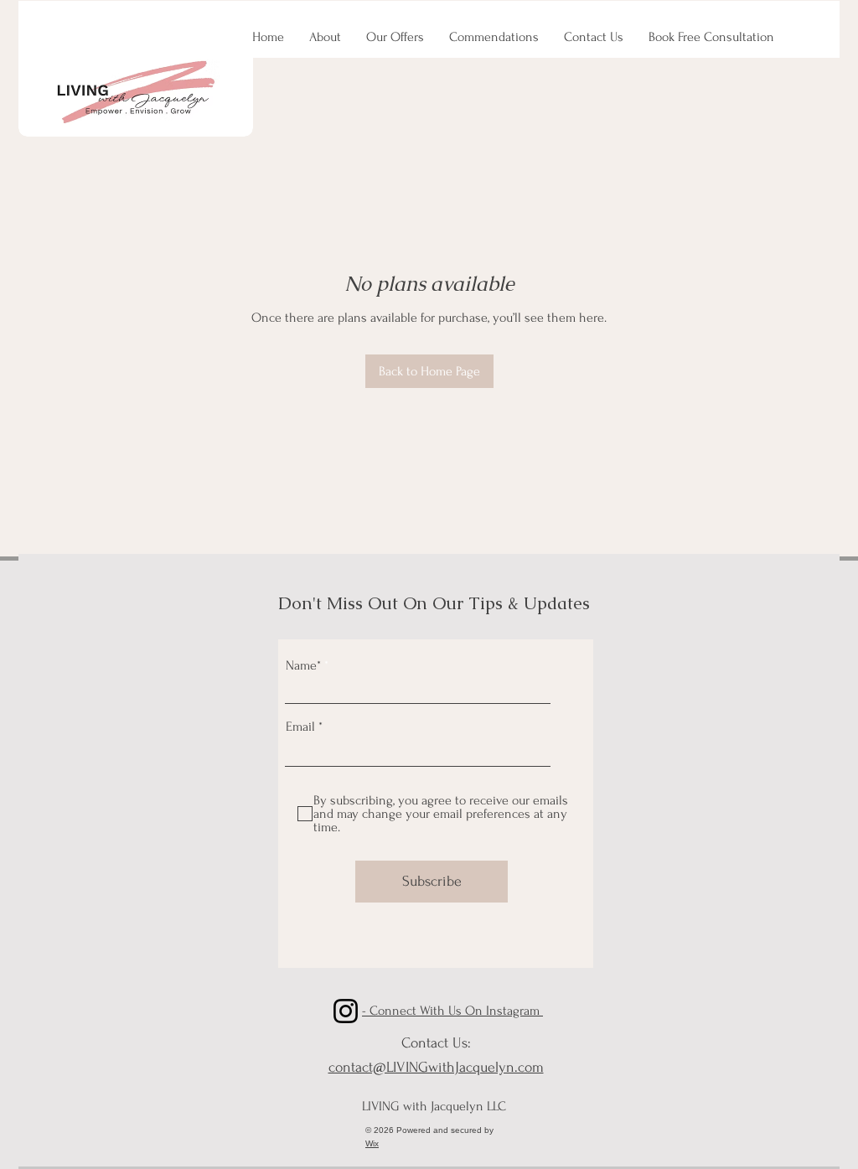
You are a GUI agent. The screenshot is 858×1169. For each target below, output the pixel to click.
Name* (303, 665)
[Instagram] (345, 1011)
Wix (372, 1143)
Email (300, 726)
